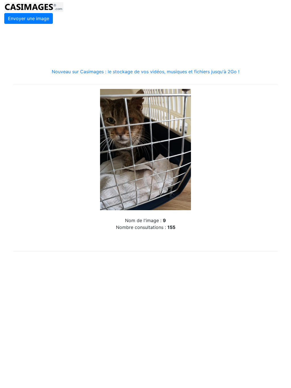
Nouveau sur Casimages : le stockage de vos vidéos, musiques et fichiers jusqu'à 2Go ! (145, 71)
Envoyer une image (28, 18)
